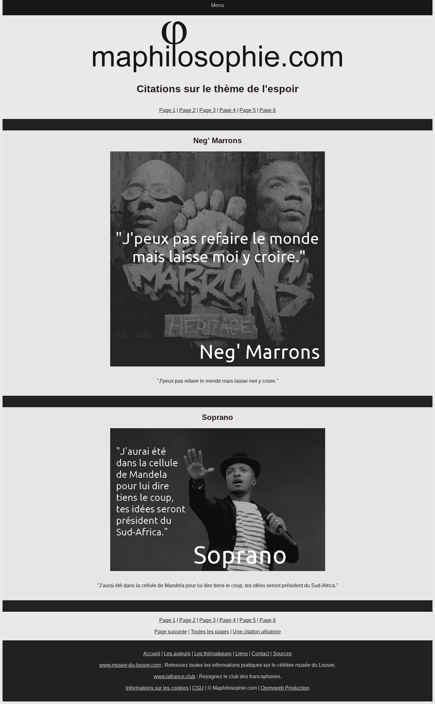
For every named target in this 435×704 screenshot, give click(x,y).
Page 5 (247, 110)
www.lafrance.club (174, 676)
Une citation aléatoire (257, 631)
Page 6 (268, 110)
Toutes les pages (210, 631)
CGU (198, 688)
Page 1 (167, 110)
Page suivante (170, 631)
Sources (282, 653)
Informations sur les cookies (157, 688)
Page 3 (207, 110)
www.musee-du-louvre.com (130, 665)
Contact (260, 653)
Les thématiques (213, 653)
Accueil (151, 653)
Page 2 (187, 110)
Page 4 (227, 110)
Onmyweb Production (285, 688)
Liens (241, 653)
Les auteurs (177, 653)
